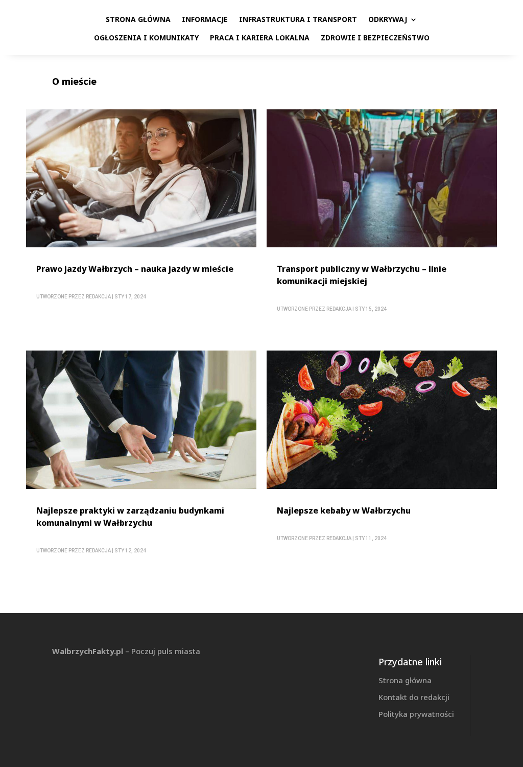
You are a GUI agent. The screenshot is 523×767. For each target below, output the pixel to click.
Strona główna (138, 19)
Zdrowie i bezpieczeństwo (375, 37)
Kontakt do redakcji (413, 697)
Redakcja (98, 296)
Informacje (205, 19)
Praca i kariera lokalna (260, 37)
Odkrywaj (387, 19)
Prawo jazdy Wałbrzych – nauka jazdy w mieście (134, 268)
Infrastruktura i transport (298, 19)
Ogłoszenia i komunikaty (146, 37)
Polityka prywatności (416, 714)
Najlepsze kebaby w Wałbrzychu (344, 510)
